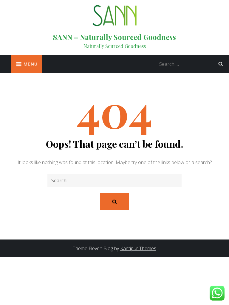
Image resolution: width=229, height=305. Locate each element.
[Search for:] (192, 63)
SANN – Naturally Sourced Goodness (114, 37)
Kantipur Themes (138, 248)
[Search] (220, 64)
